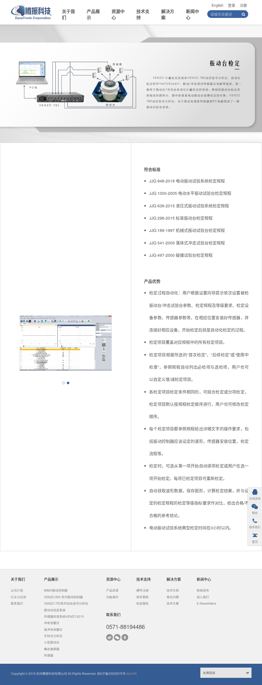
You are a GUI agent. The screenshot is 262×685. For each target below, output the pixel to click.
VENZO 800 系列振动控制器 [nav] (63, 597)
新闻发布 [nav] (203, 590)
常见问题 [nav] (173, 597)
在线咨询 (254, 498)
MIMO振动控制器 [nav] (56, 590)
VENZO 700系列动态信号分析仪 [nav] (66, 603)
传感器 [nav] (48, 655)
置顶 (255, 542)
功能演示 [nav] (112, 597)
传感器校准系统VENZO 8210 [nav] (64, 616)
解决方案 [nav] (167, 14)
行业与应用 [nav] (18, 597)
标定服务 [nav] (142, 603)
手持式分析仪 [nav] (53, 636)
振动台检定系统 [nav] (55, 610)
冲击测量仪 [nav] (51, 622)
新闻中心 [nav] (192, 14)
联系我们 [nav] (17, 603)
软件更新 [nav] (142, 597)
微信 (255, 513)
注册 (243, 5)
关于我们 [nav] (68, 14)
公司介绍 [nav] (17, 590)
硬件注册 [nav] (142, 590)
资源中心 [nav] (118, 14)
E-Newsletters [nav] (206, 603)
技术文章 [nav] (173, 603)
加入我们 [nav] (203, 597)
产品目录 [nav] (112, 590)
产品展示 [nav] (93, 14)
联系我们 (254, 527)
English (217, 5)
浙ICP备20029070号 (111, 673)
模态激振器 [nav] (51, 649)
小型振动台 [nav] (51, 642)
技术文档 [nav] (173, 590)
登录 (231, 5)
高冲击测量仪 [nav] (53, 629)
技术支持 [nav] (142, 14)
